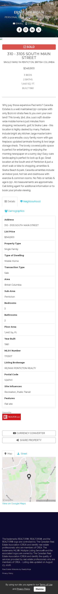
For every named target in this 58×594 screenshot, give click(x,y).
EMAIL (19, 23)
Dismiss (40, 589)
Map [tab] (9, 453)
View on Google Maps (14, 503)
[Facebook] (20, 30)
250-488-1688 (35, 23)
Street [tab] (23, 453)
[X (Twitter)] (38, 30)
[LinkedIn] (32, 30)
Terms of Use (46, 584)
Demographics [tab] (16, 211)
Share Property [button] (30, 440)
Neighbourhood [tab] (31, 201)
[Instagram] (26, 30)
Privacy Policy (7, 573)
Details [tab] (11, 201)
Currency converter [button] (31, 433)
